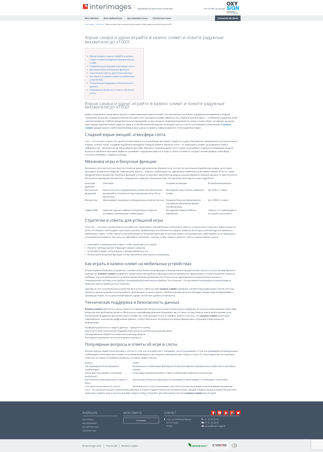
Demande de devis (228, 18)
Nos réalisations (113, 18)
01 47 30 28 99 (212, 422)
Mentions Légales (130, 445)
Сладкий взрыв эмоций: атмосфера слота (112, 66)
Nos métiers (92, 18)
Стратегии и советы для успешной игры (111, 72)
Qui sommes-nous (137, 18)
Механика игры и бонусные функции (109, 69)
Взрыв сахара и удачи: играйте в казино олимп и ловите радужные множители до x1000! (112, 59)
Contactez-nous (162, 18)
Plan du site (111, 445)
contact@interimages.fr (215, 426)
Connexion (141, 420)
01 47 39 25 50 (212, 419)
